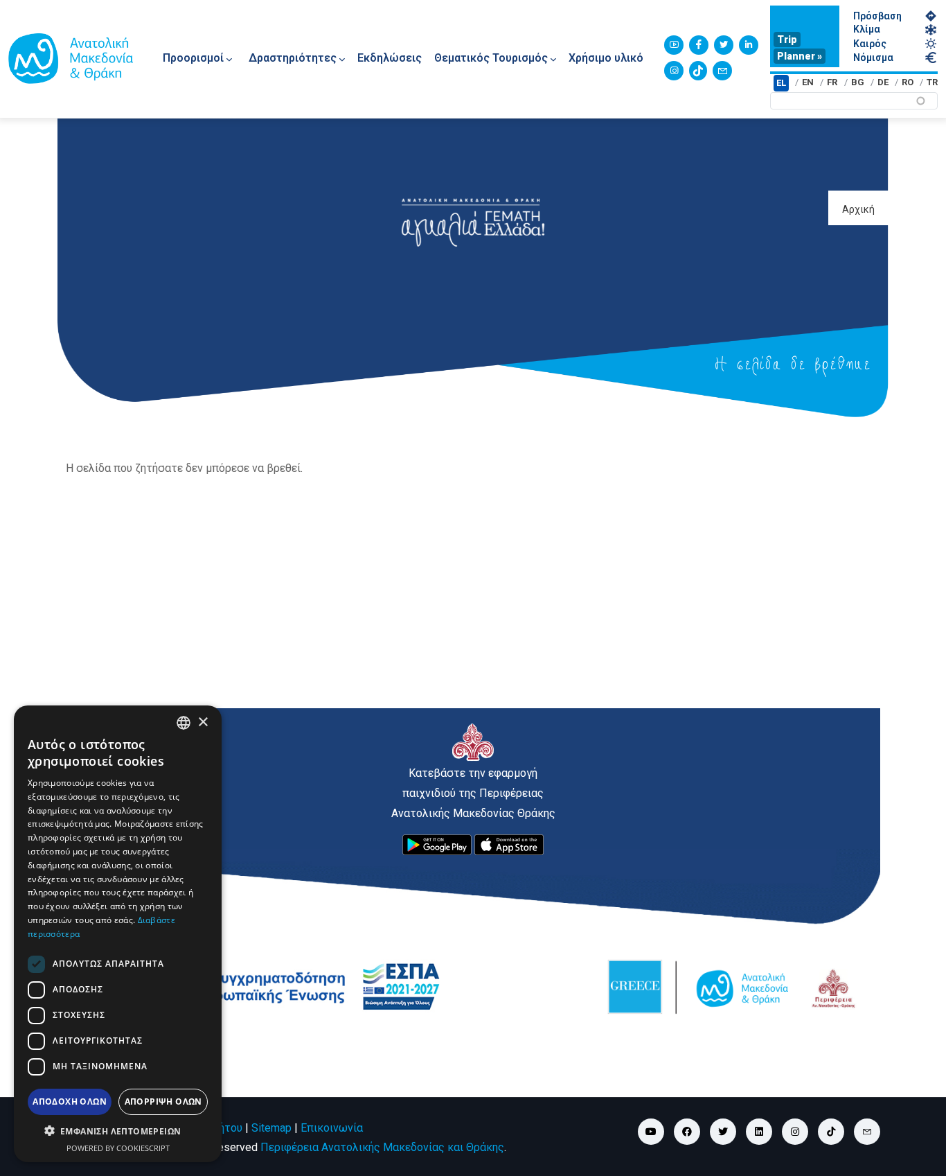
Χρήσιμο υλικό (606, 57)
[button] (118, 1131)
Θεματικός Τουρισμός (491, 57)
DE (883, 82)
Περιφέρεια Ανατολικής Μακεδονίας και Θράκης (382, 1147)
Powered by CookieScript (118, 1147)
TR (932, 82)
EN (808, 82)
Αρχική (858, 209)
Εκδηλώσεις (389, 57)
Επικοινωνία (332, 1127)
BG (857, 82)
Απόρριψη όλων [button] (163, 1101)
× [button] (202, 722)
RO (907, 82)
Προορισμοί (193, 57)
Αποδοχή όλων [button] (70, 1101)
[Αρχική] (70, 58)
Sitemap (271, 1127)
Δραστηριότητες (293, 57)
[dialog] (118, 933)
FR (832, 82)
